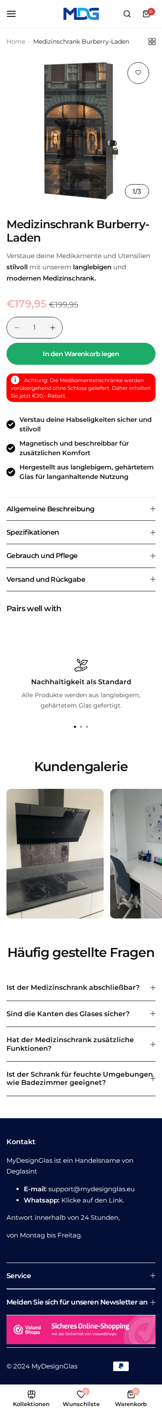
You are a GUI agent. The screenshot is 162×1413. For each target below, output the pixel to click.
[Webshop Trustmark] (81, 1331)
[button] (87, 727)
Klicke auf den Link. (92, 1200)
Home (15, 41)
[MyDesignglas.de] (81, 14)
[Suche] (127, 13)
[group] (81, 130)
